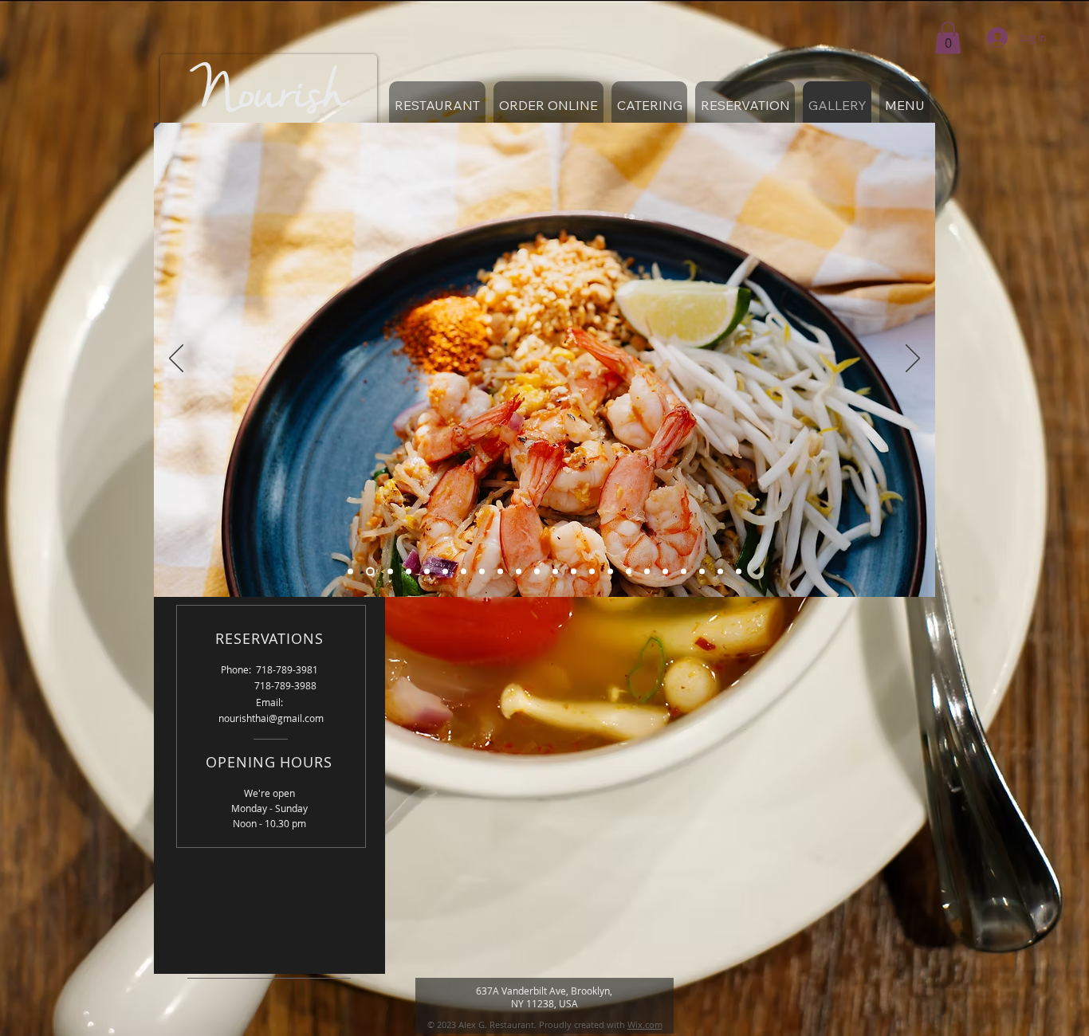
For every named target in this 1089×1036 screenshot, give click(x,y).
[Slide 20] (702, 571)
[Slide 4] (408, 571)
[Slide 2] (369, 571)
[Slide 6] (445, 571)
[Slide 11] (537, 571)
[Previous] (176, 359)
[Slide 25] (738, 571)
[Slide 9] (500, 571)
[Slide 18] (665, 571)
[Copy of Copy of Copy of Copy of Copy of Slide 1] (647, 571)
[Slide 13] (573, 571)
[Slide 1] (350, 571)
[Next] (913, 359)
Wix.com (644, 1024)
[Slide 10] (518, 571)
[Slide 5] (427, 571)
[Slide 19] (683, 571)
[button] (947, 38)
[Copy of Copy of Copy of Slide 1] (610, 571)
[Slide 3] (388, 571)
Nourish (269, 94)
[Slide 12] (555, 571)
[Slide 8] (482, 571)
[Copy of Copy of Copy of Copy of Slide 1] (628, 571)
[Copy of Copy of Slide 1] (592, 571)
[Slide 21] (720, 571)
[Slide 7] (463, 571)
